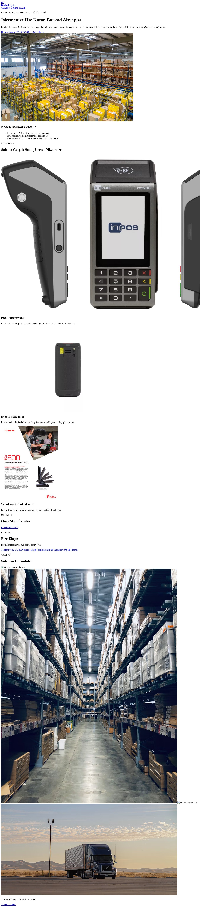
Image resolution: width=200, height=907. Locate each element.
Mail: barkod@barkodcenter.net (38, 549)
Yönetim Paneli (8, 904)
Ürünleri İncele (38, 32)
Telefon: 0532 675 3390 (12, 549)
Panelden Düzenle (9, 527)
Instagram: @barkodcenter (66, 549)
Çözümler (5, 7)
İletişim (22, 7)
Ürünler (14, 7)
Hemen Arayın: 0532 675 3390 (15, 32)
